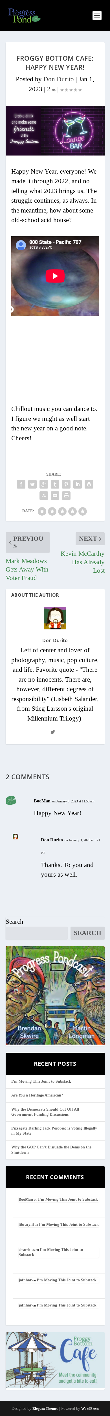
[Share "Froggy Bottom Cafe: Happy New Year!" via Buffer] (88, 484)
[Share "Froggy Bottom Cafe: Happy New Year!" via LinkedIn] (77, 484)
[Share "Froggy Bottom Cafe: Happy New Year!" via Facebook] (21, 484)
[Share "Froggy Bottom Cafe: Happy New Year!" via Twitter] (32, 484)
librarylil (26, 1224)
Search (14, 921)
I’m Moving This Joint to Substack (41, 1081)
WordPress (90, 1408)
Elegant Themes (45, 1408)
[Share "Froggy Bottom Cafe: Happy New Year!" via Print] (66, 495)
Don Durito (58, 79)
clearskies (27, 1250)
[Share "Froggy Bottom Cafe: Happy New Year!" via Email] (55, 495)
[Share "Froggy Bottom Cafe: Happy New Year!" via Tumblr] (55, 484)
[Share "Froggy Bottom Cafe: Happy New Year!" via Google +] (43, 484)
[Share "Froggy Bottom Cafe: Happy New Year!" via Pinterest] (66, 484)
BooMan (42, 800)
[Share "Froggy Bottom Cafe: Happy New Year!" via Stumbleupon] (43, 495)
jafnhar (25, 1280)
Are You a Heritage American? (37, 1095)
